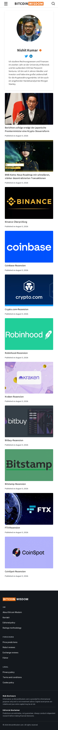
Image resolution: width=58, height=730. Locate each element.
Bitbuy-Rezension (14, 440)
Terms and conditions (12, 677)
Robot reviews (9, 647)
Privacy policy (8, 672)
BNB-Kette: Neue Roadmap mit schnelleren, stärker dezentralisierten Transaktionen (27, 176)
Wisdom (15, 599)
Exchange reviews (10, 653)
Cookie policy (8, 682)
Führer (5, 658)
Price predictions (10, 642)
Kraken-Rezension (14, 396)
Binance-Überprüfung (16, 222)
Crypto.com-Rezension (16, 309)
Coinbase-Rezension (15, 265)
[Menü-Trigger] (6, 3)
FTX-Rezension (12, 527)
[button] (53, 4)
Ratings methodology (12, 628)
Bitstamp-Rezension (15, 484)
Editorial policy (9, 623)
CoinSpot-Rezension (15, 571)
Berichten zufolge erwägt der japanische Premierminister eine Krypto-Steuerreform (27, 129)
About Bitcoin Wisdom (12, 612)
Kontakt (6, 617)
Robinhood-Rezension (16, 353)
